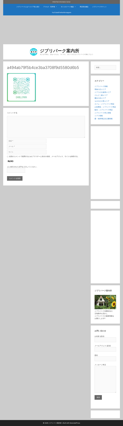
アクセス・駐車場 (49, 7)
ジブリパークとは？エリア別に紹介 (27, 7)
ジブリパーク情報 (101, 86)
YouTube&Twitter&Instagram (61, 12)
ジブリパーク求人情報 (103, 113)
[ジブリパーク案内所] (33, 52)
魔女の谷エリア (100, 98)
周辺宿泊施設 (84, 7)
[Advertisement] (61, 29)
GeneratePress (75, 423)
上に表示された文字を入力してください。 (22, 167)
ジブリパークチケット (99, 7)
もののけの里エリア (102, 101)
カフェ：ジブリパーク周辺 (104, 104)
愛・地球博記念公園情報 (104, 119)
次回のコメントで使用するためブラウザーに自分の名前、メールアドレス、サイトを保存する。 (44, 156)
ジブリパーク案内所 (59, 50)
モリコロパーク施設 (67, 7)
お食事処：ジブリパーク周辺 (105, 107)
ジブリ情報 (99, 116)
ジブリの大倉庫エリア (103, 92)
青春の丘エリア (100, 89)
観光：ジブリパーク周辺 (104, 110)
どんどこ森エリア (101, 95)
